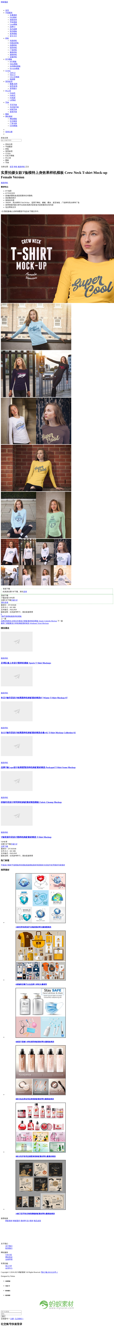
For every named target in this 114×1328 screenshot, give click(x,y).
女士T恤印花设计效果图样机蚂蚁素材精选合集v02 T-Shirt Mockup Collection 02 (38, 732)
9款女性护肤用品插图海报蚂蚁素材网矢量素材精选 (36, 1156)
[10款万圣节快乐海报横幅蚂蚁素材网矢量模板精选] (41, 1209)
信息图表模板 (15, 66)
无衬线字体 (14, 107)
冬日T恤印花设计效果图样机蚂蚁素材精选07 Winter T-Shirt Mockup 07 (34, 698)
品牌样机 (13, 45)
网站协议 (8, 1257)
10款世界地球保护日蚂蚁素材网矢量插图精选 (33, 927)
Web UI (12, 75)
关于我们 (8, 1246)
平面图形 (8, 13)
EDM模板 (13, 126)
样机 (7, 38)
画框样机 (13, 54)
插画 (27, 865)
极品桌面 (37, 1221)
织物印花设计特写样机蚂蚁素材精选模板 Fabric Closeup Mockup (31, 802)
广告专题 (13, 123)
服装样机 (13, 52)
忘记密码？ (19, 1319)
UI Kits (8, 71)
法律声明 (8, 1259)
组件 (49, 865)
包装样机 (13, 41)
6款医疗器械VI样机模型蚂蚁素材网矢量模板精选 (35, 1042)
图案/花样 (13, 84)
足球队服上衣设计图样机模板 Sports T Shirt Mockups (26, 663)
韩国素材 (40, 865)
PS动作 (12, 93)
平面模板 (7, 616)
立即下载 (4, 846)
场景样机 (13, 48)
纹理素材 (54, 865)
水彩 (45, 865)
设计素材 (29, 1221)
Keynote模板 (14, 68)
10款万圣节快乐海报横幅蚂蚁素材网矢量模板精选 (35, 1214)
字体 (7, 102)
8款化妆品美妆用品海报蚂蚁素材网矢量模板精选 (35, 1099)
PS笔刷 (12, 98)
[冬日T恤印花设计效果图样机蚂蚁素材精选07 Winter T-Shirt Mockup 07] (17, 686)
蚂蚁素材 (8, 1221)
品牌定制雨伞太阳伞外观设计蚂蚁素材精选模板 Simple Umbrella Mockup (29, 621)
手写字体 (13, 105)
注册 (12, 1319)
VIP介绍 (8, 1255)
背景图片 (13, 88)
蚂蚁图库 (4, 2)
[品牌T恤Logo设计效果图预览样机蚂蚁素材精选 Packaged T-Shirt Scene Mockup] (17, 755)
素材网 (23, 1221)
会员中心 (8, 1268)
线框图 (12, 79)
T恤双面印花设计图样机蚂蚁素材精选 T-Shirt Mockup (26, 837)
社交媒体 (13, 121)
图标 (7, 114)
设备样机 (13, 57)
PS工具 (8, 91)
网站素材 (8, 116)
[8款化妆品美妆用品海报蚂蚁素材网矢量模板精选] (41, 1094)
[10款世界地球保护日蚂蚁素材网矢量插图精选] (41, 922)
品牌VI (12, 27)
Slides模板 (14, 64)
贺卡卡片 (13, 36)
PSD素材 (13, 17)
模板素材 (33, 865)
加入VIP (8, 1266)
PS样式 (12, 95)
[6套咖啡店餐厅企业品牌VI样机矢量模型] (41, 980)
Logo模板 (13, 24)
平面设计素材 (6, 865)
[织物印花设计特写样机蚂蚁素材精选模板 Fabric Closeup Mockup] (17, 790)
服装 (12, 616)
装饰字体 (13, 112)
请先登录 (4, 602)
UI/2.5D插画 (14, 77)
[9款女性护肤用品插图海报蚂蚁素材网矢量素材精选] (41, 1152)
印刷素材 (61, 865)
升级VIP (14, 600)
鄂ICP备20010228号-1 (49, 1272)
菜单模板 (13, 34)
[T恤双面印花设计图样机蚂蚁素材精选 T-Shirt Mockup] (17, 825)
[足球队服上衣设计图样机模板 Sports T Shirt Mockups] (17, 651)
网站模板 (13, 119)
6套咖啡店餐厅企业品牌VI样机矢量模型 (31, 984)
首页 (7, 10)
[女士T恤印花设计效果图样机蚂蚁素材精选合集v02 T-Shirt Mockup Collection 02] (17, 721)
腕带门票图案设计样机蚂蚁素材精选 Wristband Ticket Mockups (25, 623)
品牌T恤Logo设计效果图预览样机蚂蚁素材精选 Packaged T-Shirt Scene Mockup (38, 767)
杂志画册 (13, 29)
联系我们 (8, 1248)
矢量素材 (13, 15)
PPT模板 (8, 59)
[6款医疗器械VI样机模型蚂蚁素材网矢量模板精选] (41, 1037)
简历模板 (13, 31)
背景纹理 (8, 81)
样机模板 (18, 616)
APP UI (12, 73)
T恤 (2, 616)
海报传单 (13, 20)
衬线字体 (13, 109)
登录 (25, 592)
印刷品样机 (14, 43)
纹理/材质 (13, 86)
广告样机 (13, 50)
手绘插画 (13, 22)
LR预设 (13, 100)
